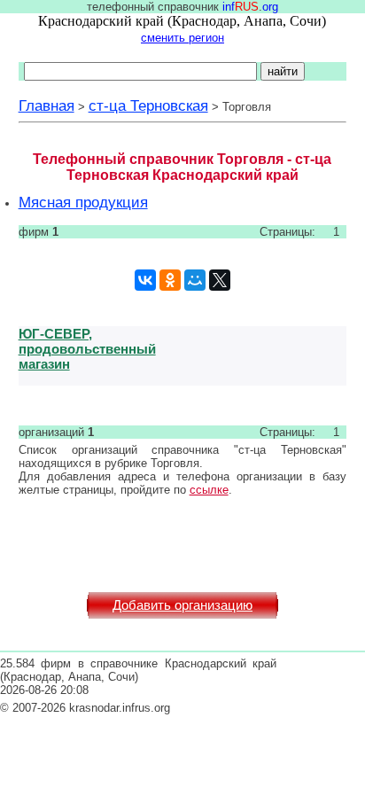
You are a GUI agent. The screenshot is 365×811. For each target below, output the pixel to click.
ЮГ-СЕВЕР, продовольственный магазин (87, 348)
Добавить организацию (182, 605)
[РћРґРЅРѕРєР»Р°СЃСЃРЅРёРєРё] (170, 280)
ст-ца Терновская (148, 105)
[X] (219, 280)
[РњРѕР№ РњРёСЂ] (195, 280)
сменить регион (182, 37)
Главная (46, 105)
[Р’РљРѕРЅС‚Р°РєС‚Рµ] (145, 280)
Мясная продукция (83, 202)
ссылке (209, 489)
